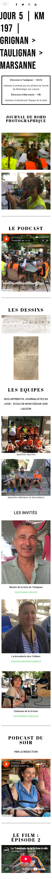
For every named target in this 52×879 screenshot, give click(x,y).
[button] (4, 192)
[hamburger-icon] (5, 4)
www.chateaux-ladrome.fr (26, 716)
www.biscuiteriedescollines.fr (26, 661)
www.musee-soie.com (26, 592)
